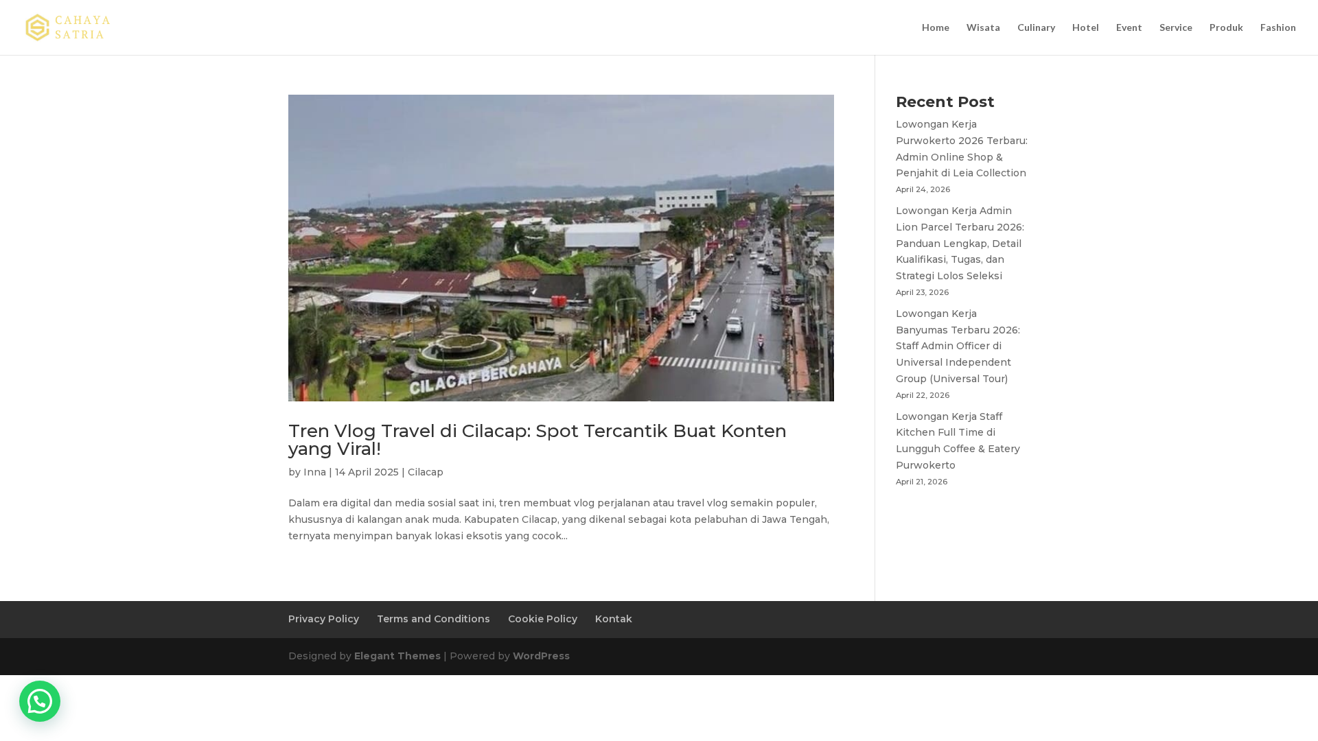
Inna (314, 472)
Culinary (1036, 28)
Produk (1226, 28)
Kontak (613, 619)
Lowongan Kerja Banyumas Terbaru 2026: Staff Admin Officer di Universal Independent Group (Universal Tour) (958, 346)
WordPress (541, 656)
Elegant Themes (397, 656)
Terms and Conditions (433, 619)
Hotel (1085, 28)
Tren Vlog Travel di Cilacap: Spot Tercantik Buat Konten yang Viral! (537, 440)
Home (935, 28)
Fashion (1278, 28)
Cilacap (425, 472)
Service (1175, 28)
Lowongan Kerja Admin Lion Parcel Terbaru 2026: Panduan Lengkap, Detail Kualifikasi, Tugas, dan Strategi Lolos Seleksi (960, 243)
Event (1129, 28)
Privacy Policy (323, 619)
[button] (39, 701)
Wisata (983, 28)
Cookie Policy (542, 619)
